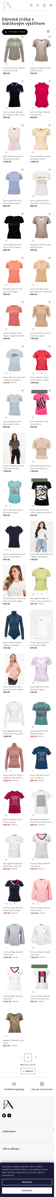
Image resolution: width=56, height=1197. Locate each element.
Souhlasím (27, 1190)
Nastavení (27, 1182)
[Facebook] (9, 1115)
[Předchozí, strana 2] (28, 1057)
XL (33, 108)
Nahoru (29, 1071)
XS (6, 64)
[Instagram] (4, 1115)
